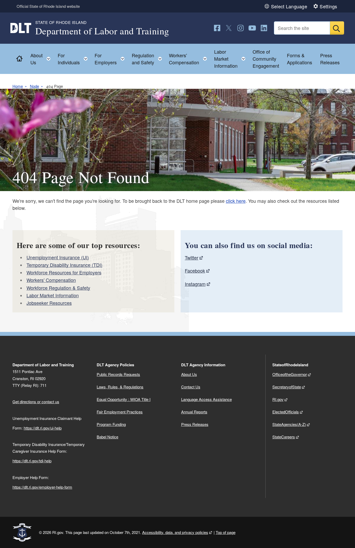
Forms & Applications (299, 59)
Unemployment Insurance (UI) (58, 257)
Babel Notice (107, 436)
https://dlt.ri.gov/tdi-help (31, 460)
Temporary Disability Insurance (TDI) (64, 264)
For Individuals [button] (74, 59)
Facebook (195, 270)
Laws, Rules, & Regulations (120, 386)
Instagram (195, 283)
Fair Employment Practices (120, 411)
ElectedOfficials (285, 411)
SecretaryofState (286, 386)
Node (34, 86)
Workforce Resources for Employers (64, 272)
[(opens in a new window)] (217, 28)
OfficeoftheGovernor (289, 374)
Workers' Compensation (51, 279)
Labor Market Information (53, 295)
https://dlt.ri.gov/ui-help (43, 428)
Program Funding (111, 424)
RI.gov (278, 399)
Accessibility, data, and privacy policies (175, 532)
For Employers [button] (111, 59)
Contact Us (190, 386)
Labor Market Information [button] (231, 58)
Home (17, 86)
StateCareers (283, 436)
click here (236, 200)
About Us (189, 374)
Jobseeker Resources (49, 302)
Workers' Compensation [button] (189, 59)
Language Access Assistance (206, 399)
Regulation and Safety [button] (148, 59)
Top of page (225, 532)
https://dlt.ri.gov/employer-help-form (42, 487)
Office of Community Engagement (266, 58)
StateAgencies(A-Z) (289, 424)
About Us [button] (42, 59)
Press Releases (330, 59)
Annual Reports (194, 411)
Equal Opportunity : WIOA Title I (123, 399)
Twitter (191, 257)
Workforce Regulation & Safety (58, 287)
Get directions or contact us (35, 401)
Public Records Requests (118, 374)
